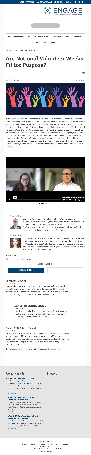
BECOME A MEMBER (26, 270)
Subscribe (30, 2)
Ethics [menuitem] (28, 36)
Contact (69, 2)
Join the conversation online (18, 259)
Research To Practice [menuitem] (74, 36)
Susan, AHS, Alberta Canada (21, 328)
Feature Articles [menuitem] (41, 36)
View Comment (14, 393)
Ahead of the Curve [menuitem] (15, 36)
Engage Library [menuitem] (50, 42)
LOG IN (65, 270)
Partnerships (59, 2)
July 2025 (80, 80)
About (49, 2)
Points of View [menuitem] (57, 36)
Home (7, 50)
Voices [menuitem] (37, 42)
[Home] (63, 11)
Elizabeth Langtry (16, 280)
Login (22, 2)
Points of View (12, 80)
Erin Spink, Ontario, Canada (30, 305)
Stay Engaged (40, 2)
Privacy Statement (45, 442)
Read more (60, 230)
